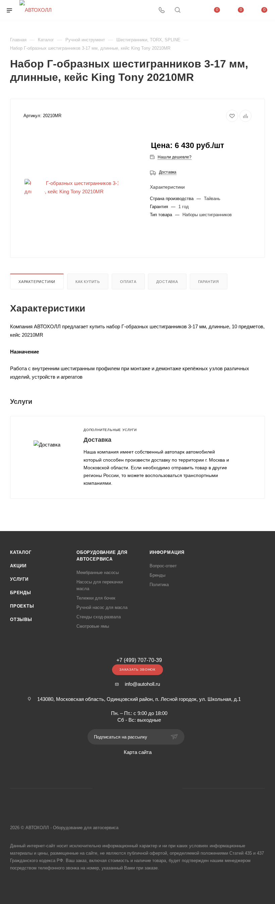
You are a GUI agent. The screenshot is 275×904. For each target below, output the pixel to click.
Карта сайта (138, 752)
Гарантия (208, 282)
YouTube (146, 788)
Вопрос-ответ (163, 565)
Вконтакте (112, 788)
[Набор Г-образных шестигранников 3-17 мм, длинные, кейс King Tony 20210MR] (81, 187)
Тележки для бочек (95, 598)
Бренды (20, 592)
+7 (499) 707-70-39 (139, 660)
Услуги (19, 579)
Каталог (21, 552)
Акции (18, 565)
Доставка (167, 172)
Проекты (22, 606)
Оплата (128, 282)
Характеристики (36, 282)
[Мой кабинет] (193, 10)
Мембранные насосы (97, 572)
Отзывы (21, 619)
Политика (159, 584)
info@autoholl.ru (142, 684)
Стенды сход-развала (98, 616)
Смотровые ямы (92, 626)
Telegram (129, 788)
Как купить (87, 282)
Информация (167, 552)
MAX (163, 788)
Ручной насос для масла (101, 607)
